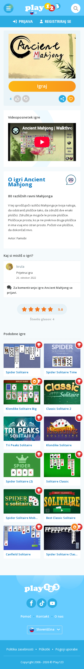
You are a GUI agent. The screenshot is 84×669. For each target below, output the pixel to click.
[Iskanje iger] (75, 8)
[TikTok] (42, 603)
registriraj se (58, 21)
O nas (58, 616)
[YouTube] (52, 603)
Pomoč (26, 616)
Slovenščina (45, 629)
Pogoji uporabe (66, 649)
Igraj (42, 86)
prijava (26, 21)
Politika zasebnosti (19, 649)
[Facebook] (31, 603)
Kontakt (42, 616)
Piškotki (44, 649)
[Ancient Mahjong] (42, 56)
